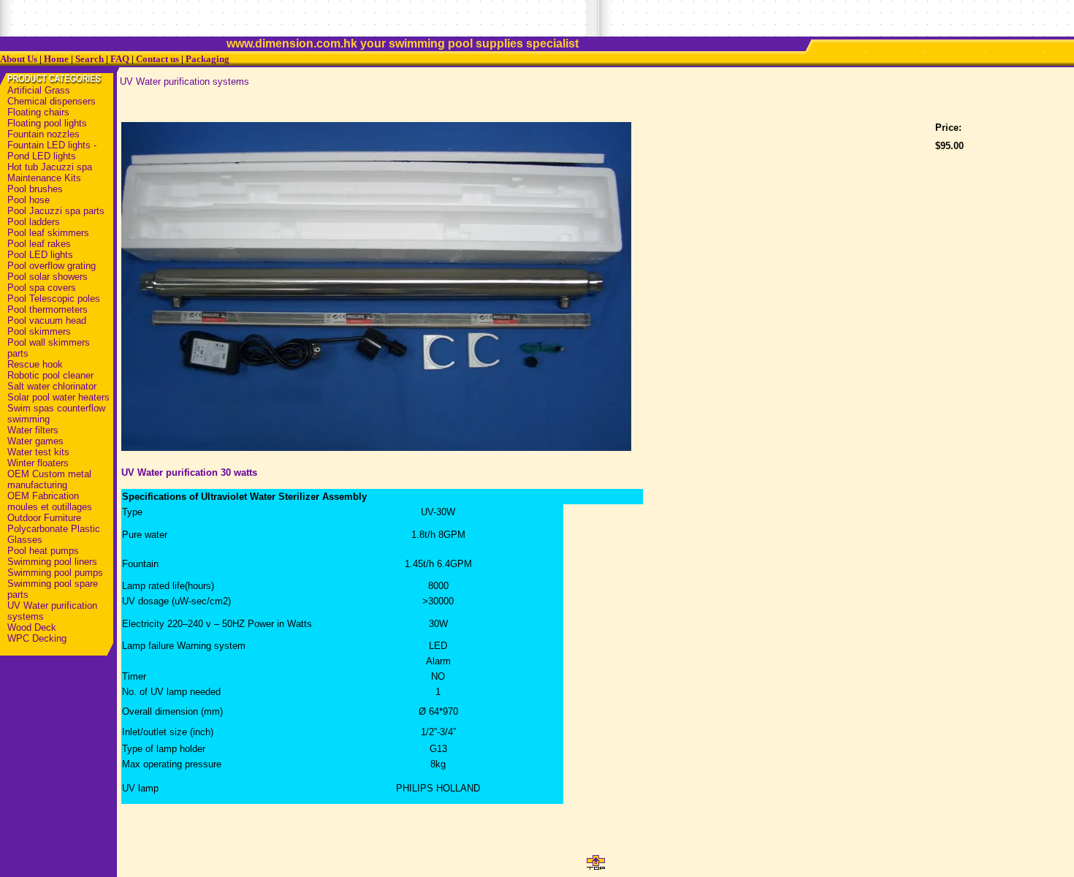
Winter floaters (38, 463)
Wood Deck (31, 627)
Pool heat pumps (43, 550)
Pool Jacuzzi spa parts (55, 210)
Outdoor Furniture (44, 517)
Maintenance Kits (44, 177)
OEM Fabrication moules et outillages (49, 501)
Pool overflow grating (51, 265)
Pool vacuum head (46, 320)
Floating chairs (38, 112)
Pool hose (28, 199)
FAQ (119, 58)
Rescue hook (35, 364)
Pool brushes (35, 188)
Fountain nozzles (43, 134)
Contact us (157, 58)
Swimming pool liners (52, 561)
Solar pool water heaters (58, 397)
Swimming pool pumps (55, 572)
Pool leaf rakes (39, 243)
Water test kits (38, 452)
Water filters (32, 430)
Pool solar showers (47, 276)
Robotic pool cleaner (50, 375)
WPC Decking (36, 638)
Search (89, 58)
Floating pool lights (47, 123)
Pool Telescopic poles (53, 298)
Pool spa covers (41, 287)
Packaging (207, 58)
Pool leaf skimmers (48, 232)
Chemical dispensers (51, 101)
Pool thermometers (47, 309)
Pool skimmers (39, 331)
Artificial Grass (38, 90)
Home (56, 58)
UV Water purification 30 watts (189, 472)
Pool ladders (33, 221)
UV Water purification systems (184, 81)
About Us (18, 58)
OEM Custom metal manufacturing (49, 479)
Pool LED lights (40, 254)
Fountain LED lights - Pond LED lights (51, 151)
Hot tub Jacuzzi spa (49, 167)
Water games (35, 441)
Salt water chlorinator (51, 386)
